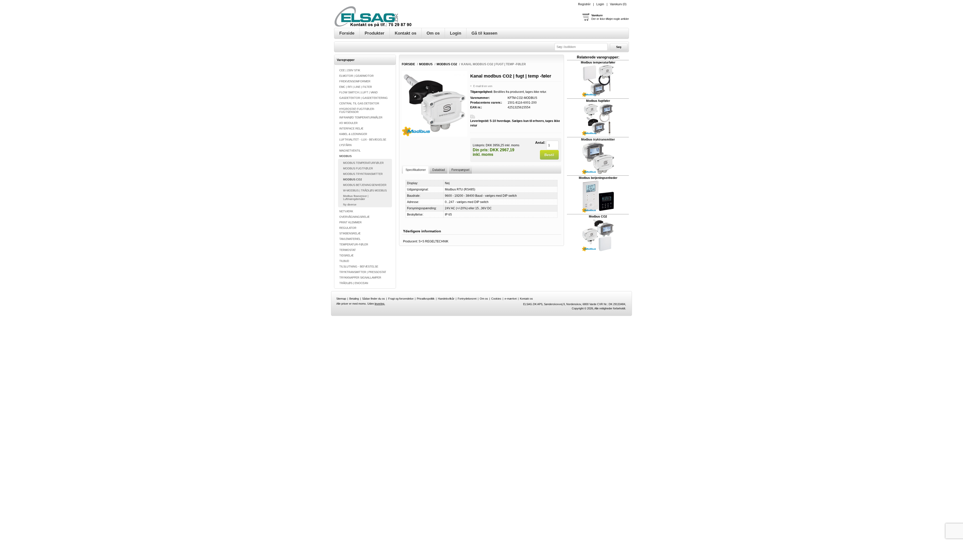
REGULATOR (347, 227)
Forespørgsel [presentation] (460, 170)
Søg (618, 46)
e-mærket (511, 298)
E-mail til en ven (482, 86)
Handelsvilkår (446, 298)
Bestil (549, 155)
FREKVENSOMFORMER (354, 81)
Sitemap (341, 298)
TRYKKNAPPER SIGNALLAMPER (360, 277)
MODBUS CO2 (352, 179)
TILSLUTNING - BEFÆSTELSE (358, 266)
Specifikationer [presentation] (416, 170)
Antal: (540, 143)
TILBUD (344, 260)
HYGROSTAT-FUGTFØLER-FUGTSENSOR (357, 110)
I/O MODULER (348, 122)
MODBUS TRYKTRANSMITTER (363, 173)
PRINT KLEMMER (350, 222)
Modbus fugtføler (598, 101)
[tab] (416, 170)
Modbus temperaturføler (598, 62)
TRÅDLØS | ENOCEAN (353, 283)
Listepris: (479, 145)
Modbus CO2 (598, 216)
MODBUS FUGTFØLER (358, 168)
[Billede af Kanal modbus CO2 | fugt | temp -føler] (434, 135)
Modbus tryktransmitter (598, 139)
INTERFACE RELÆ (351, 128)
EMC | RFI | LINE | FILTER (355, 86)
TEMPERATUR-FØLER (353, 244)
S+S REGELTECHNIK (433, 241)
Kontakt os (526, 298)
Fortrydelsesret (467, 298)
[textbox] (581, 47)
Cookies (496, 298)
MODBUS (345, 156)
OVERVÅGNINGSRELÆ (354, 216)
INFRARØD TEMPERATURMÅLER (360, 117)
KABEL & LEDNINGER (353, 134)
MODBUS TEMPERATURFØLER (363, 162)
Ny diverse (349, 204)
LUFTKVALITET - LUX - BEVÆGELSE (362, 139)
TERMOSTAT (347, 249)
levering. (380, 303)
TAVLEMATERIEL (350, 238)
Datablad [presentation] (438, 170)
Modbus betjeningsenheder (598, 178)
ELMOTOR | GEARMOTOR (356, 75)
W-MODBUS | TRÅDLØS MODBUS (365, 190)
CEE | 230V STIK (349, 70)
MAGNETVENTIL (350, 150)
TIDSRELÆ (346, 255)
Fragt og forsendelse (401, 298)
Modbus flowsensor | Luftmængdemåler (355, 197)
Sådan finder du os (373, 298)
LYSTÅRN (345, 145)
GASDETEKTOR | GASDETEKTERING (363, 97)
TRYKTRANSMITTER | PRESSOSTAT (362, 272)
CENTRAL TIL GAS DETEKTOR (359, 103)
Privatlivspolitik (426, 298)
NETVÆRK (346, 211)
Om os (484, 298)
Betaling (354, 298)
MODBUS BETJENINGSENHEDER (364, 184)
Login (600, 4)
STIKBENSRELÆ (350, 233)
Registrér (584, 4)
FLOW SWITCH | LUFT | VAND (358, 92)
